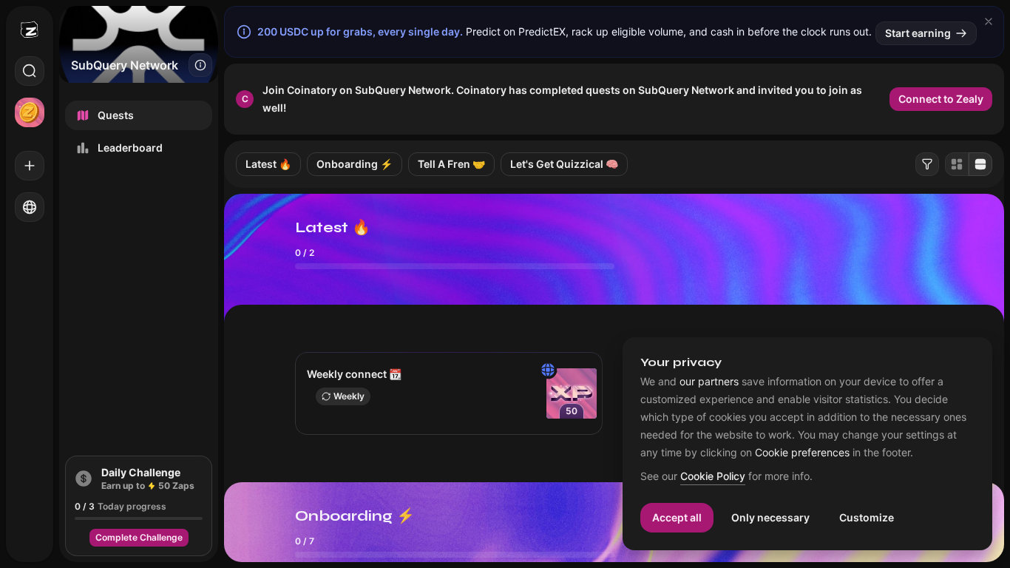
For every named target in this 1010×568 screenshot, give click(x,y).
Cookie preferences (802, 452)
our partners (709, 381)
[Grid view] (957, 164)
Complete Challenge (139, 537)
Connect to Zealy (940, 98)
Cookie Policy (712, 476)
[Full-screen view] (980, 164)
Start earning (918, 33)
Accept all (677, 517)
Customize (866, 517)
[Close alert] (988, 21)
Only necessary (770, 517)
